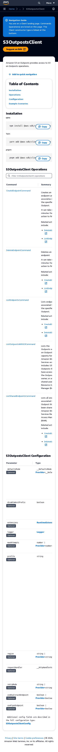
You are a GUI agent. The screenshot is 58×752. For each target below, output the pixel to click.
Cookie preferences (34, 738)
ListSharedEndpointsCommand (20, 396)
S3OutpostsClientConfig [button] (18, 723)
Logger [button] (40, 532)
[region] (29, 316)
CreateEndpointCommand (18, 190)
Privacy (8, 738)
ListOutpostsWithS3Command (20, 344)
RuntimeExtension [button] (46, 522)
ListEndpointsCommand (17, 300)
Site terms (18, 738)
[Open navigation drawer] (4, 8)
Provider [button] (40, 472)
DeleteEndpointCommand (18, 250)
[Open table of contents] (53, 8)
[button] (39, 3)
